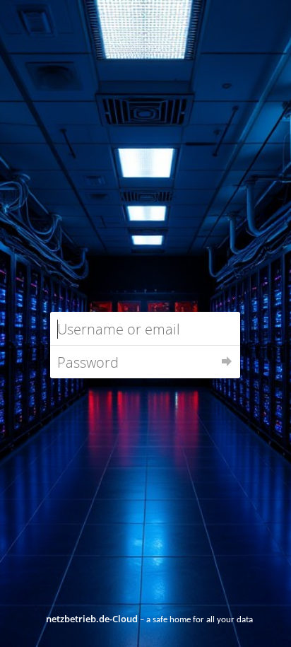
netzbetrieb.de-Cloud (92, 618)
